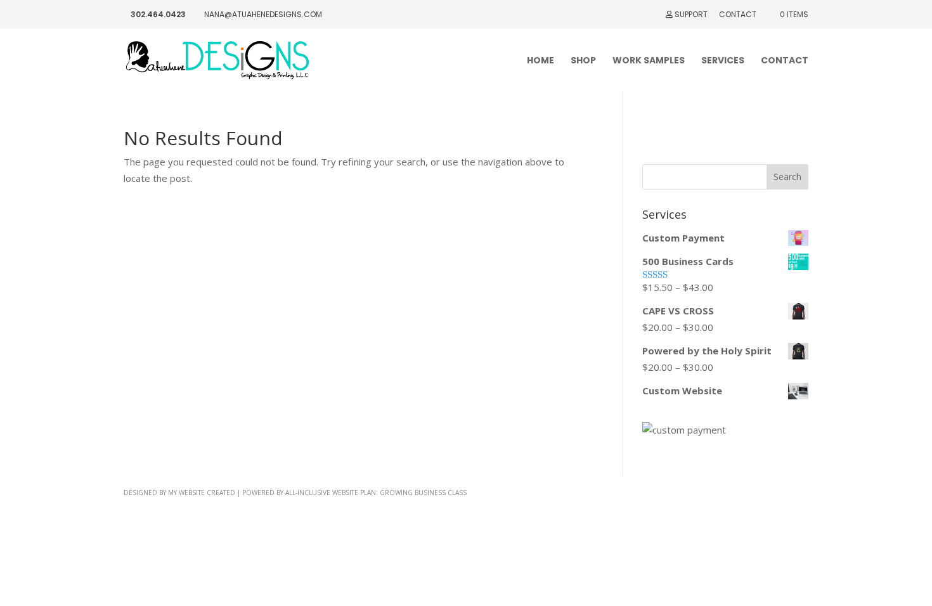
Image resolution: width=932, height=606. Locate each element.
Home (540, 61)
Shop (583, 61)
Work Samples (648, 61)
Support (690, 15)
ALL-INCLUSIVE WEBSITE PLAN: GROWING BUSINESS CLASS (376, 492)
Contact (737, 15)
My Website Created (201, 492)
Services (722, 61)
